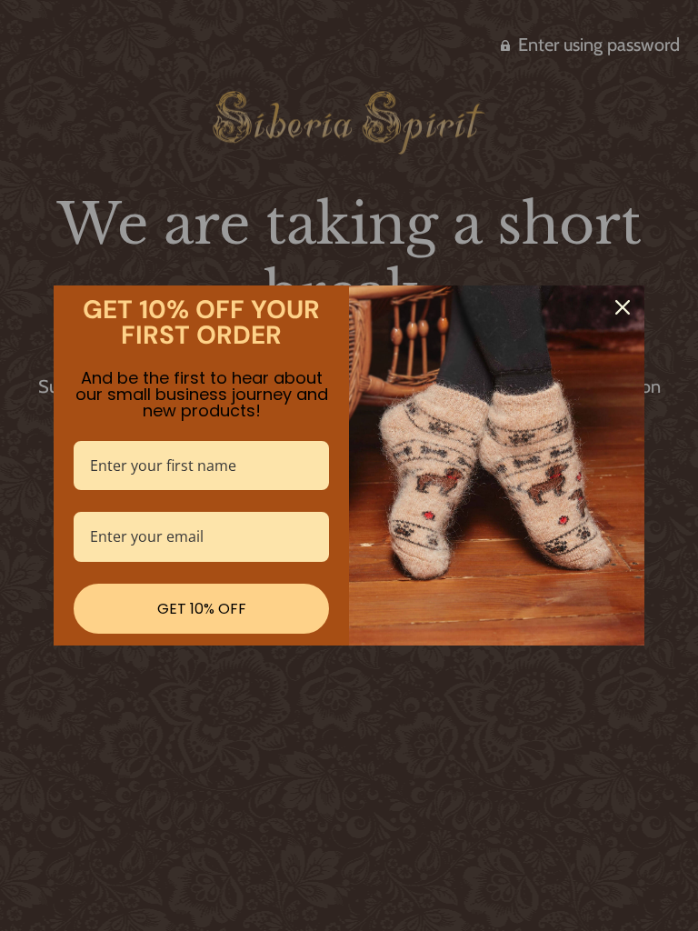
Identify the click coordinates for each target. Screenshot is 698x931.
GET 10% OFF (201, 608)
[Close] (622, 307)
